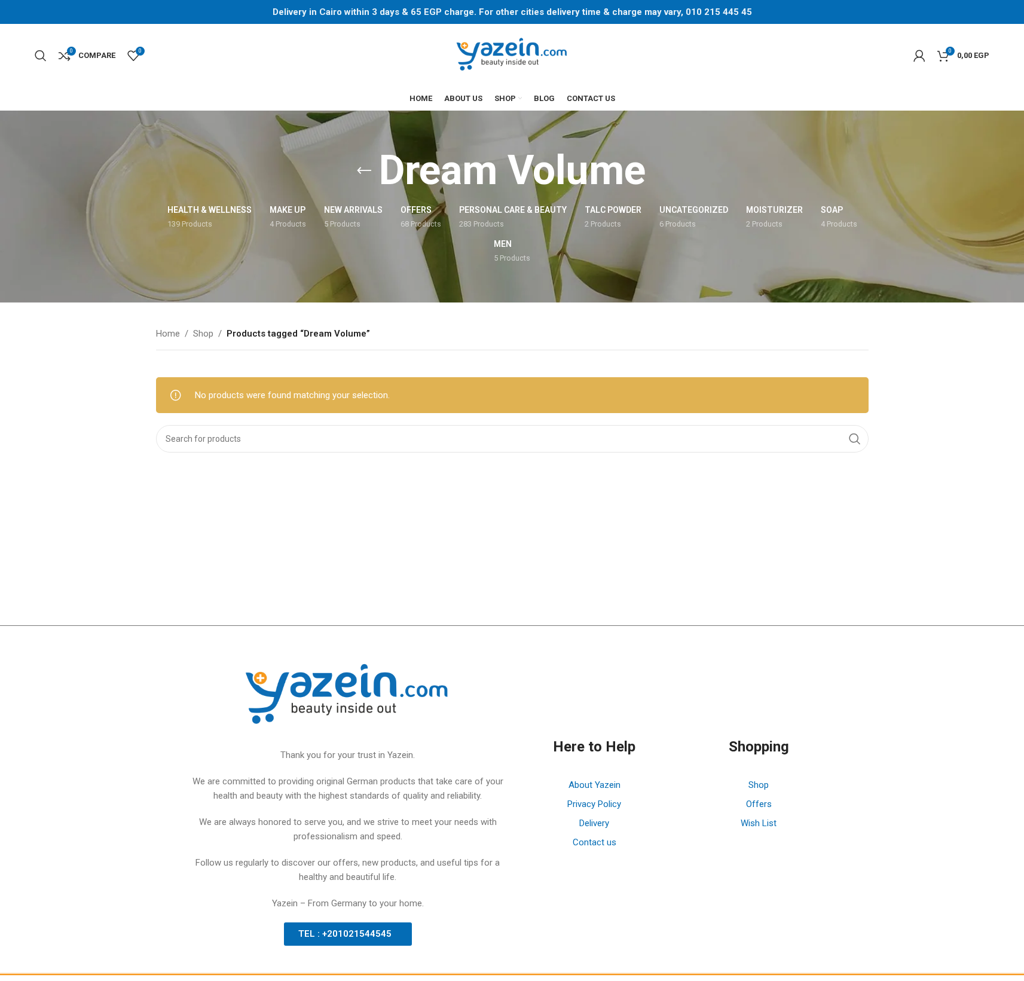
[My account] (919, 56)
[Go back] (364, 171)
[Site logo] (512, 54)
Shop (203, 333)
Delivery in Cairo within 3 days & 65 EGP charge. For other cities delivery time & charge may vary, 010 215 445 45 (512, 12)
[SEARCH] (855, 439)
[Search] (41, 56)
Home (168, 333)
